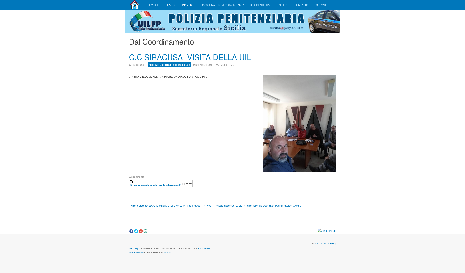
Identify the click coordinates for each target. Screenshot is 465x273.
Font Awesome (136, 252)
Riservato (320, 5)
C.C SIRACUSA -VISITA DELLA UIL (190, 56)
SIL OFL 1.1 (169, 252)
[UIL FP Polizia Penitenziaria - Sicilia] (134, 4)
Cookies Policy (328, 243)
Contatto (301, 5)
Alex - (318, 243)
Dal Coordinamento (181, 5)
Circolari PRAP (260, 5)
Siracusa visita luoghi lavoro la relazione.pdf (155, 185)
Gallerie (283, 5)
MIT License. (204, 248)
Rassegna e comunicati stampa (222, 5)
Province (152, 5)
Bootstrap (133, 248)
